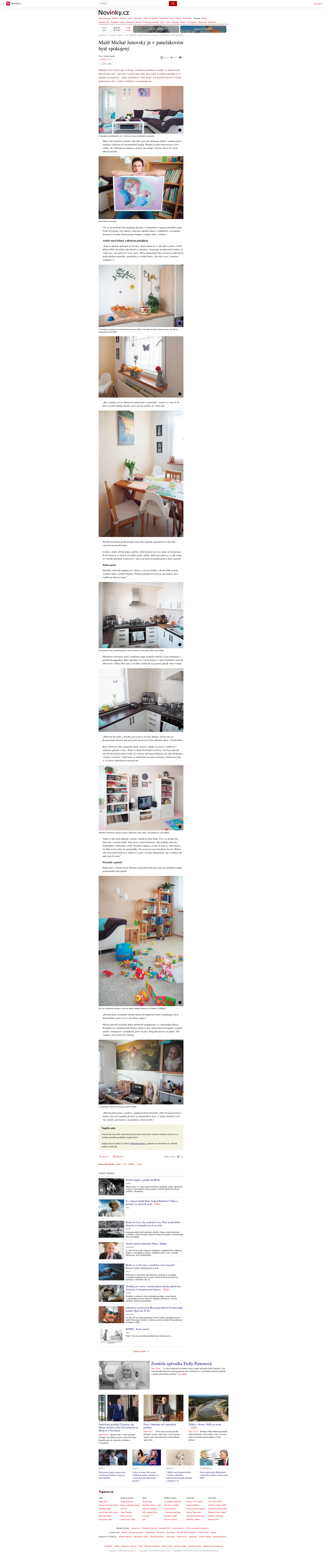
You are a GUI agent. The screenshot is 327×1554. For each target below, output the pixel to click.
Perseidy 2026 (164, 1528)
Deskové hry (182, 1537)
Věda (122, 22)
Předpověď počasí (149, 1528)
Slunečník (160, 1532)
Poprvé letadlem (192, 1505)
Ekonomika (187, 18)
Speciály (175, 22)
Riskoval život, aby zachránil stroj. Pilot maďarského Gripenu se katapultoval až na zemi (153, 1223)
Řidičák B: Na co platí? (217, 1512)
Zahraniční (137, 18)
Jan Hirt (123, 1509)
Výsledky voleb (105, 1509)
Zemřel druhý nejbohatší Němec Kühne (146, 1243)
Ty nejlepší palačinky (172, 1502)
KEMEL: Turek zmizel (137, 1329)
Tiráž (141, 1546)
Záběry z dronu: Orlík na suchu (205, 1424)
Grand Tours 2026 (127, 1519)
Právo (101, 56)
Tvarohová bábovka (172, 1512)
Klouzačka (170, 1532)
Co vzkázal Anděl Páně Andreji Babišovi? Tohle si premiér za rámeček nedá (152, 1202)
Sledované (212, 22)
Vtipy (127, 1208)
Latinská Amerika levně (195, 1516)
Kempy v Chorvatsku (194, 1502)
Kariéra (134, 1546)
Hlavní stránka (104, 18)
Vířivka (213, 1532)
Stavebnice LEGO (141, 1537)
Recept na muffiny (171, 1505)
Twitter (116, 1546)
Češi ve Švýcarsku (193, 1512)
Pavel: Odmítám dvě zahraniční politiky (160, 1426)
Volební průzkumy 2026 (108, 1505)
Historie (139, 22)
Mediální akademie (152, 1546)
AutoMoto (115, 22)
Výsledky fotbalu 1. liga (151, 1505)
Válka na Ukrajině (151, 18)
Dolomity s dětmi (193, 1519)
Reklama (125, 1546)
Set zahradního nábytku (186, 1532)
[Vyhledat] (173, 3)
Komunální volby (105, 1519)
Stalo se (115, 18)
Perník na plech (170, 1519)
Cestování (130, 22)
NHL (144, 1519)
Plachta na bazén (136, 1532)
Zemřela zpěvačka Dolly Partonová (181, 1363)
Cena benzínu (178, 1528)
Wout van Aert (126, 1516)
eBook (166, 57)
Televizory (193, 1537)
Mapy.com (136, 1528)
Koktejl (204, 18)
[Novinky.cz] (114, 13)
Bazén (124, 1532)
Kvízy (168, 22)
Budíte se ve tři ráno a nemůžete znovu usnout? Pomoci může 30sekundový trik (150, 1266)
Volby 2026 (103, 1502)
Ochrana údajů (180, 1546)
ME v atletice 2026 (149, 1512)
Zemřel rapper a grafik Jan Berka (143, 1180)
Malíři (118, 1164)
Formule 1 (146, 1516)
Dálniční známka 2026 (217, 1505)
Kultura (178, 18)
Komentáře (163, 18)
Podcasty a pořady (150, 22)
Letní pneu (170, 1537)
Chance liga (147, 1502)
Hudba (128, 1183)
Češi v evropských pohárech (197, 1528)
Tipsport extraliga (149, 1509)
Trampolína (149, 1532)
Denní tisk (202, 22)
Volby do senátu (105, 1516)
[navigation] (3, 4)
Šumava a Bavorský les (195, 1509)
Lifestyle (196, 18)
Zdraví (128, 1272)
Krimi (172, 18)
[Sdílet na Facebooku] (178, 1156)
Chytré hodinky (205, 1537)
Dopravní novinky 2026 (217, 1509)
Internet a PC (104, 22)
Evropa (128, 1229)
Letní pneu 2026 (214, 1502)
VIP (124, 1164)
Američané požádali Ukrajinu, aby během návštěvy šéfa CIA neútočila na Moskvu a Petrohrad (118, 1427)
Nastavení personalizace (213, 1546)
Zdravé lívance (170, 1509)
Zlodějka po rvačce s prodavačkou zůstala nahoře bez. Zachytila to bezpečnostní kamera (154, 1288)
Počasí (182, 22)
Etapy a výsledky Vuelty (129, 1505)
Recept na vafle (170, 1516)
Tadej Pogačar (126, 1512)
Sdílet (175, 57)
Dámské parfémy (157, 1537)
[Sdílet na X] (182, 1156)
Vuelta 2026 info (126, 1502)
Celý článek (182, 1374)
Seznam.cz (318, 4)
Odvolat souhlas (194, 1546)
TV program (192, 22)
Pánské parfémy (219, 1537)
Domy (139, 1164)
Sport (162, 22)
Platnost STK (213, 1519)
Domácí (123, 18)
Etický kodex (167, 1546)
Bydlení (132, 1164)
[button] (141, 110)
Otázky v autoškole (215, 1516)
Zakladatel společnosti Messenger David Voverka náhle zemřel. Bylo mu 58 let (154, 1309)
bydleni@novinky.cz (138, 1143)
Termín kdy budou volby (108, 1512)
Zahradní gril (203, 1532)
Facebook (108, 1546)
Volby (130, 18)
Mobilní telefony (125, 1537)
